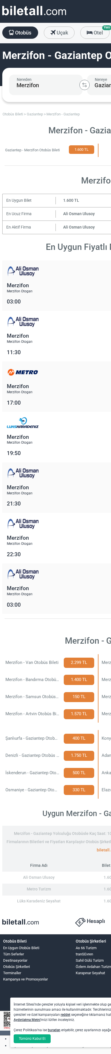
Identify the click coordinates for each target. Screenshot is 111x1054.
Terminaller (12, 973)
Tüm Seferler (13, 954)
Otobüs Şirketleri (16, 967)
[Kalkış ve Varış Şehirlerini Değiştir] (84, 85)
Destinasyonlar (15, 960)
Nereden (24, 79)
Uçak (62, 33)
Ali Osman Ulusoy (79, 213)
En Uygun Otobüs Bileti (21, 948)
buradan (54, 1030)
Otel (101, 31)
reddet (65, 1015)
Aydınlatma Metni (27, 1020)
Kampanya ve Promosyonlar (25, 979)
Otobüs (22, 33)
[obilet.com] (34, 16)
